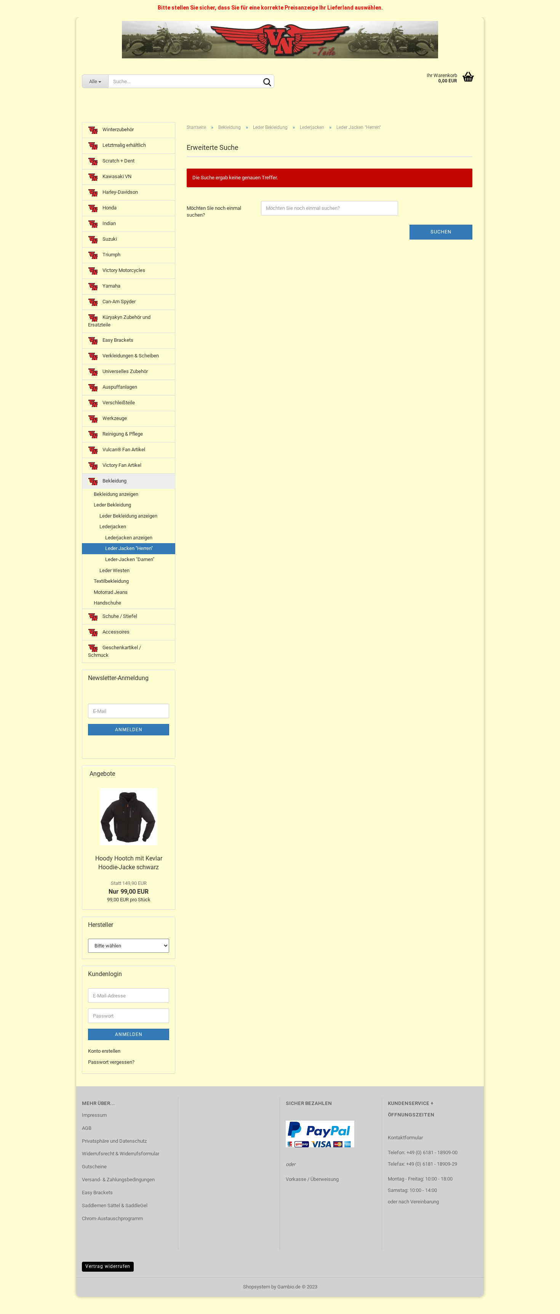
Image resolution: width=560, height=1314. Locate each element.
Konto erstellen (104, 1051)
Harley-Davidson (119, 192)
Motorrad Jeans (111, 592)
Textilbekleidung (111, 581)
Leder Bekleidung (112, 505)
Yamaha (110, 286)
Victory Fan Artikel (121, 465)
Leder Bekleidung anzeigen (128, 516)
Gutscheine (94, 1166)
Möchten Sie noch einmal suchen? (214, 211)
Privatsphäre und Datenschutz (114, 1141)
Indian (108, 223)
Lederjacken (112, 526)
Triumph (110, 254)
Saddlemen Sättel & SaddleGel (114, 1205)
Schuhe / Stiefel (119, 616)
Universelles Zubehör (124, 371)
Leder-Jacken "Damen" (129, 559)
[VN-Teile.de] (280, 39)
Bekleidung (113, 481)
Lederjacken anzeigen (128, 537)
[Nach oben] (539, 1302)
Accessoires (115, 632)
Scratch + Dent (117, 161)
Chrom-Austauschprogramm (112, 1218)
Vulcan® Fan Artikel (123, 449)
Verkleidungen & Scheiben (130, 356)
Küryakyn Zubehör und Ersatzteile (119, 321)
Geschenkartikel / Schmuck (114, 651)
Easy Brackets (117, 340)
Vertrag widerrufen (107, 1266)
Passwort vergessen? (111, 1062)
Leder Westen (114, 570)
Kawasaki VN (116, 176)
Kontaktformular (405, 1137)
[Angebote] (167, 774)
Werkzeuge (114, 418)
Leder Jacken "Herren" (129, 548)
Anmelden (128, 729)
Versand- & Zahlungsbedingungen (118, 1179)
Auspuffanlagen (119, 387)
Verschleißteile (118, 402)
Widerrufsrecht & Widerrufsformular (120, 1153)
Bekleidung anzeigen (116, 494)
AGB (86, 1128)
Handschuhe (107, 603)
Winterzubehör (117, 129)
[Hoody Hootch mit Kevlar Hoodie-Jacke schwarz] (128, 816)
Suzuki (109, 239)
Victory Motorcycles (123, 270)
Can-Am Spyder (118, 301)
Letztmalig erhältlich (123, 145)
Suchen (440, 232)
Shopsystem (256, 1287)
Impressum (94, 1115)
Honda (109, 208)
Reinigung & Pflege (122, 434)
